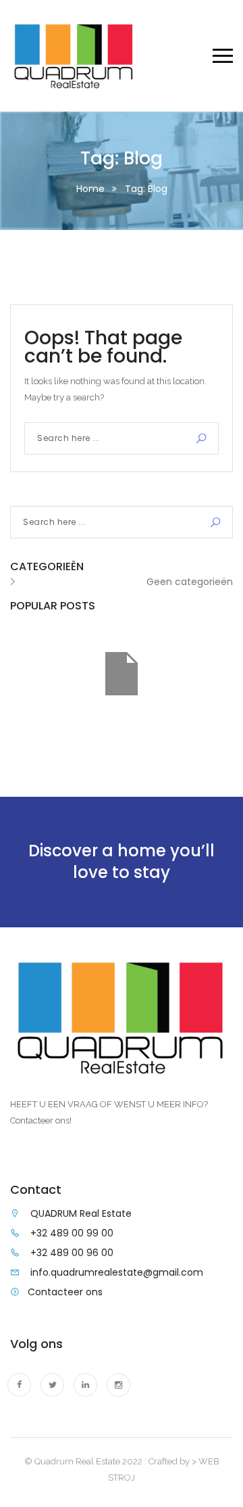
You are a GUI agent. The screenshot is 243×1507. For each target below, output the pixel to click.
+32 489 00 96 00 (71, 1252)
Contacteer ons (65, 1292)
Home (90, 188)
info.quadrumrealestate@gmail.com (116, 1272)
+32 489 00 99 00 (71, 1233)
